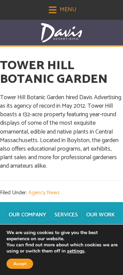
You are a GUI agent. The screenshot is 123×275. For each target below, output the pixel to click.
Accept (19, 263)
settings (75, 251)
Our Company (27, 214)
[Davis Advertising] (61, 33)
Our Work (100, 214)
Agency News (44, 192)
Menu (67, 9)
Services (66, 214)
